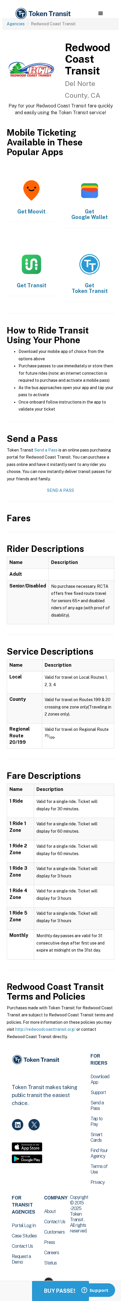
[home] (42, 13)
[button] (100, 13)
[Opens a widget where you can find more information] (95, 1290)
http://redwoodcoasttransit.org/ (45, 1029)
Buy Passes (60, 1291)
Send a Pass (46, 450)
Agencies (16, 23)
